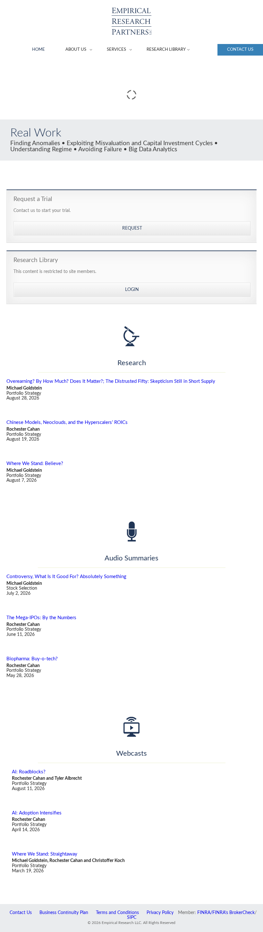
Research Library (166, 49)
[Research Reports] (131, 336)
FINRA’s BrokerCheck (233, 912)
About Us (75, 49)
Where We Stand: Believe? (34, 463)
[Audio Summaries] (131, 531)
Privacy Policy (160, 912)
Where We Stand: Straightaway (44, 854)
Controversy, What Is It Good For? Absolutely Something (66, 576)
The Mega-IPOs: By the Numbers (41, 617)
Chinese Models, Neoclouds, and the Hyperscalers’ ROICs (67, 422)
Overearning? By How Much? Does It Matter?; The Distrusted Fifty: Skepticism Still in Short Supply (110, 381)
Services (116, 49)
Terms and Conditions (117, 912)
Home (38, 49)
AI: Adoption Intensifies (37, 813)
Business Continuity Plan (63, 912)
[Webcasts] (131, 727)
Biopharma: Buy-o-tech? (32, 658)
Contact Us (240, 49)
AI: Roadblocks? (29, 771)
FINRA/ (204, 912)
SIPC (131, 917)
